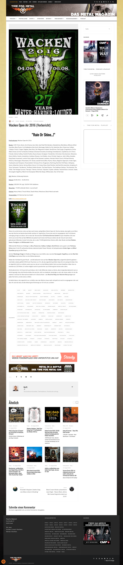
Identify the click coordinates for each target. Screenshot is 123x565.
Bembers (63, 290)
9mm (24, 290)
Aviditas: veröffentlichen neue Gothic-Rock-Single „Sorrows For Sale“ (52, 469)
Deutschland (43, 299)
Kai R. (13, 121)
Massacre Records (70, 536)
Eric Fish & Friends (41, 306)
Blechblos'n (20, 293)
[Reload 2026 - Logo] (52, 414)
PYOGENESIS (67, 325)
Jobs (30, 1)
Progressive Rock (65, 547)
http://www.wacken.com (19, 198)
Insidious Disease (51, 312)
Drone (28, 303)
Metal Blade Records (52, 540)
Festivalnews (48, 425)
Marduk (41, 319)
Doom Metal (70, 531)
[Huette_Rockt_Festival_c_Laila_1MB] (34, 454)
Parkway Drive (58, 325)
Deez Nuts (20, 299)
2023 (61, 524)
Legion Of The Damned (23, 319)
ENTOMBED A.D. (21, 306)
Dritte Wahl (21, 303)
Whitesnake (58, 345)
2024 (66, 524)
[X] (97, 1)
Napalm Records (51, 542)
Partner (25, 1)
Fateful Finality (62, 306)
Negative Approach (70, 322)
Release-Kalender (71, 18)
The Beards (28, 335)
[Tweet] (21, 377)
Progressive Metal (52, 547)
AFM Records (50, 527)
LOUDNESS (34, 319)
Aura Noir (46, 290)
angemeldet (18, 510)
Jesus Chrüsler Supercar (23, 316)
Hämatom (55, 309)
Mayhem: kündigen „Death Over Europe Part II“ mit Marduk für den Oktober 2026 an (34, 430)
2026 (75, 524)
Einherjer (48, 303)
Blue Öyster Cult (48, 293)
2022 (56, 524)
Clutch (53, 296)
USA (63, 551)
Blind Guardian (37, 293)
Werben (35, 1)
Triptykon (55, 338)
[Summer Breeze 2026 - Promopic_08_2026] (70, 454)
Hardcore (72, 533)
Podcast (83, 18)
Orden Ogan (20, 325)
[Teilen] (16, 377)
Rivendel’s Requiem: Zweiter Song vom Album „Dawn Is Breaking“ (30, 490)
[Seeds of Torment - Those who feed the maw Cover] (70, 414)
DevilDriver (52, 299)
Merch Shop (58, 1)
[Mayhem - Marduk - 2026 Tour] (34, 414)
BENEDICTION (71, 290)
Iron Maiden (61, 312)
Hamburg (64, 533)
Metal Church (49, 319)
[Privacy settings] (3, 562)
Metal (63, 538)
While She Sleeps (48, 345)
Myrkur (54, 322)
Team (20, 1)
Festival (48, 533)
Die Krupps (60, 299)
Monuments (29, 322)
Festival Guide (23, 18)
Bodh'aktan (57, 293)
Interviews (40, 18)
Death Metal (50, 531)
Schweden (49, 549)
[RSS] (106, 1)
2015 (56, 522)
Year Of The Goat (68, 345)
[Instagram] (99, 1)
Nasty (61, 322)
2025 (70, 524)
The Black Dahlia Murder (40, 335)
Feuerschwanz (72, 306)
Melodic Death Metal (52, 538)
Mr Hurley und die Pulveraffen (42, 322)
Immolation (41, 312)
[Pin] (26, 377)
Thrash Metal (71, 549)
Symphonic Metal (59, 549)
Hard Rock (49, 536)
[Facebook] (95, 1)
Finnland (56, 533)
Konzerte (22, 121)
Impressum (24, 563)
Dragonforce (69, 299)
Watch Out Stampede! (36, 345)
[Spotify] (104, 1)
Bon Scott (66, 293)
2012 (47, 522)
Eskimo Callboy (51, 306)
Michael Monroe (59, 319)
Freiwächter (29, 309)
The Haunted (63, 335)
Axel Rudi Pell (55, 290)
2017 (66, 522)
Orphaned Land (30, 325)
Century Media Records (53, 529)
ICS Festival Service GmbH (23, 312)
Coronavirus (67, 529)
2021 (51, 524)
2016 (61, 522)
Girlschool (37, 309)
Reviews (48, 18)
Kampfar (44, 316)
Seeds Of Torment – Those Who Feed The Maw (70, 431)
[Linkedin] (101, 1)
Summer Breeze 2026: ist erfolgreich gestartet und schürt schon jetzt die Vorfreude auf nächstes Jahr (70, 473)
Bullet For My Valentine (31, 296)
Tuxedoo (70, 338)
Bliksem (28, 293)
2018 (70, 522)
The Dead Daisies (53, 335)
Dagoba (66, 296)
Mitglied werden (42, 1)
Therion (40, 338)
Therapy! (33, 338)
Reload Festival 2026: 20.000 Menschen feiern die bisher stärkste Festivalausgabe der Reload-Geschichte (52, 433)
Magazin (12, 18)
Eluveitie (64, 303)
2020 (47, 524)
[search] (109, 29)
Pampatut (39, 325)
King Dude (51, 316)
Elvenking (71, 303)
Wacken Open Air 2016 (23, 345)
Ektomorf (55, 303)
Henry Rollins (64, 309)
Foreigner (20, 309)
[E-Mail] (31, 377)
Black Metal (60, 527)
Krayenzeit (59, 316)
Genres (50, 1)
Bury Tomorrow (44, 296)
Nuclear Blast (63, 542)
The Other (72, 335)
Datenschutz (31, 563)
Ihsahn (34, 312)
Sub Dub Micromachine (50, 332)
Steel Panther (38, 332)
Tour (59, 551)
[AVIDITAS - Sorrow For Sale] (52, 454)
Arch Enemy (37, 290)
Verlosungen (59, 18)
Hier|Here (19, 529)
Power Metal (67, 545)
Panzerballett (48, 325)
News (28, 425)
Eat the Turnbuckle (37, 303)
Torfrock (47, 338)
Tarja (68, 332)
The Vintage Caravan (22, 338)
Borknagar (20, 296)
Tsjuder (63, 338)
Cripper (60, 296)
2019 (75, 522)
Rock (75, 547)
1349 (19, 290)
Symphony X (61, 332)
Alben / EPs (65, 425)
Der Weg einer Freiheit (31, 299)
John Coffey (35, 316)
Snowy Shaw (29, 332)
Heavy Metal (58, 536)
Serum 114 (20, 332)
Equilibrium (30, 306)
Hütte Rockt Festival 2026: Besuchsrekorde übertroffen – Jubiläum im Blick (34, 472)
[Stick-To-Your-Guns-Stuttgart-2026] (16, 414)
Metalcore (64, 540)
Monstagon (20, 322)
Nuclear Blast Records (53, 545)
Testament (20, 335)
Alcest (30, 290)
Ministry (68, 319)
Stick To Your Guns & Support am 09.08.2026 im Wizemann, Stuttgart (16, 432)
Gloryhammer (47, 309)
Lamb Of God (68, 316)
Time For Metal (50, 551)
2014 (51, 522)
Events (31, 18)
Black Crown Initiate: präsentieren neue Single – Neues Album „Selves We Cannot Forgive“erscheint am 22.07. (56, 492)
